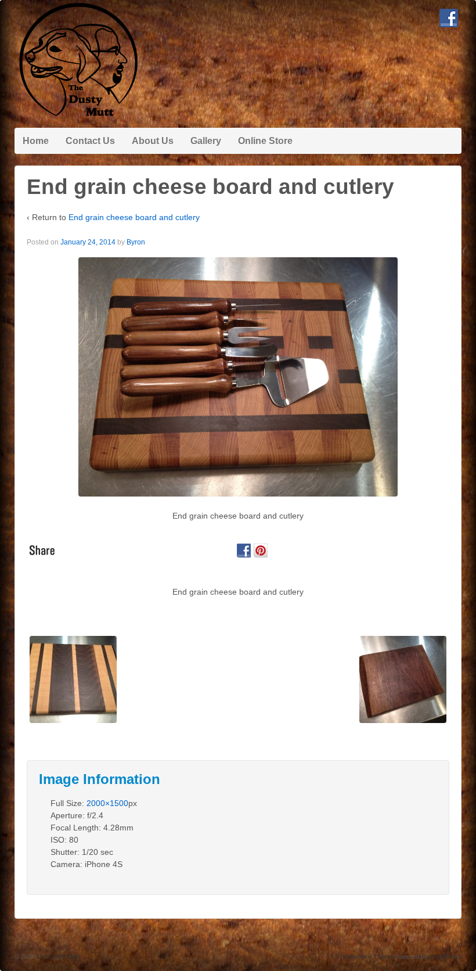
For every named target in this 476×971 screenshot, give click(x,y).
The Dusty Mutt (57, 956)
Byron (136, 242)
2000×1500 (107, 803)
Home (36, 141)
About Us (153, 141)
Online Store (265, 141)
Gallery (205, 141)
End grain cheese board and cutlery (134, 217)
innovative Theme (368, 956)
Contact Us (90, 141)
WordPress (445, 956)
